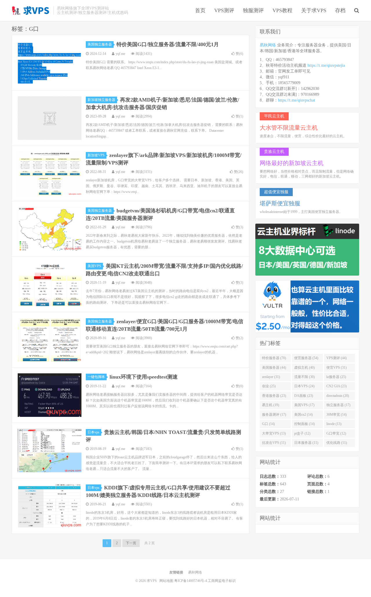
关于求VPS (313, 10)
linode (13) (333, 424)
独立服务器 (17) (338, 405)
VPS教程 (282, 10)
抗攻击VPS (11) (274, 443)
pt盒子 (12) (302, 433)
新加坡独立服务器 (101, 100)
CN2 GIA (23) (336, 386)
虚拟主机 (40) (304, 368)
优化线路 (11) (336, 443)
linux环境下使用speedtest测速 (144, 377)
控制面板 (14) (304, 424)
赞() (239, 54)
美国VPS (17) (304, 405)
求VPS (31, 10)
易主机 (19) (270, 405)
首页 (200, 10)
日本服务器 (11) (306, 443)
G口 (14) (268, 424)
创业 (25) (269, 386)
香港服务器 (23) (274, 396)
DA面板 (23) (303, 396)
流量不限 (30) (304, 377)
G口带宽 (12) (336, 433)
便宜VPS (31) (336, 368)
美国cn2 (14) (303, 415)
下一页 (131, 543)
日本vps (93, 432)
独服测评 (253, 10)
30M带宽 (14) (336, 415)
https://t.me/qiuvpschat (296, 100)
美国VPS (94, 266)
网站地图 (166, 581)
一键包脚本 (96, 377)
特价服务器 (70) (274, 358)
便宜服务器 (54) (306, 358)
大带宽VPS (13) (274, 433)
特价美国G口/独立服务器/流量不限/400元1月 (168, 44)
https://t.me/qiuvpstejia (326, 65)
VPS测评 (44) (336, 358)
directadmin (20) (337, 396)
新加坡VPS (96, 155)
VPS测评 (224, 10)
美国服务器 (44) (274, 368)
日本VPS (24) (304, 386)
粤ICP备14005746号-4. (191, 581)
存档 (340, 10)
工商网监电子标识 (222, 581)
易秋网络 (268, 45)
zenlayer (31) (271, 377)
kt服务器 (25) (336, 377)
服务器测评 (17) (274, 415)
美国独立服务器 (100, 44)
